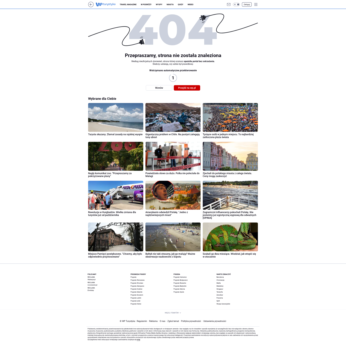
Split (218, 301)
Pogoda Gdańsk (136, 292)
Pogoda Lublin (136, 298)
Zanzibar (220, 295)
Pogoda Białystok (180, 286)
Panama (220, 298)
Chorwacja (220, 280)
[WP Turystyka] (108, 4)
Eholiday (91, 290)
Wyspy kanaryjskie (223, 304)
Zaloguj (247, 4)
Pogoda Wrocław (137, 283)
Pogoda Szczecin (137, 295)
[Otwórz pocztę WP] (229, 4)
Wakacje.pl (92, 280)
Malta (219, 283)
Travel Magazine (128, 4)
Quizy (180, 4)
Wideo (190, 4)
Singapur (220, 289)
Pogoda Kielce (136, 304)
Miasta (170, 4)
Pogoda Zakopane (137, 286)
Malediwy (220, 286)
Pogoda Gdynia (179, 289)
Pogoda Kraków (136, 289)
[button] (236, 4)
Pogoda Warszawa (137, 280)
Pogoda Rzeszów (180, 283)
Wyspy (159, 4)
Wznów (159, 87)
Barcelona (220, 277)
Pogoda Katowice (180, 277)
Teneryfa (220, 292)
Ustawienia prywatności (214, 321)
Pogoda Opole (179, 292)
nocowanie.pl (92, 285)
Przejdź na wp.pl (187, 87)
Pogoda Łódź (135, 301)
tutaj (138, 340)
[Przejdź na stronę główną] (91, 6)
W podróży (146, 4)
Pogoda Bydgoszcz (181, 280)
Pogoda (133, 277)
